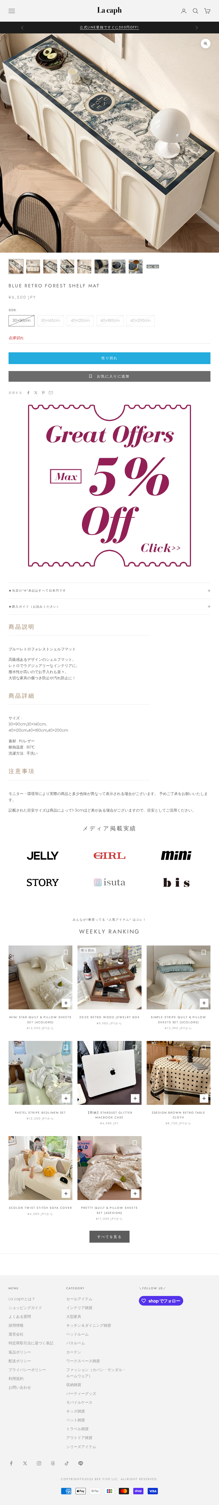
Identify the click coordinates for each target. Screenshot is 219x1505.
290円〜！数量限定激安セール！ (109, 27)
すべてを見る (109, 1236)
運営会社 (16, 1334)
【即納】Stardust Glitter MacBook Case (109, 1115)
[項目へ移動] (16, 266)
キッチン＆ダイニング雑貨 (88, 1325)
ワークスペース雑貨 (83, 1361)
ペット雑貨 (75, 1420)
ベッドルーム (77, 1334)
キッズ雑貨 (75, 1411)
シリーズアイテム (81, 1446)
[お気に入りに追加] (65, 952)
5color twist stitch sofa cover (40, 1208)
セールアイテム (79, 1299)
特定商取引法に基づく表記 (31, 1343)
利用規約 (16, 1378)
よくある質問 (20, 1316)
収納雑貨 (73, 1384)
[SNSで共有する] (28, 393)
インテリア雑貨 (79, 1307)
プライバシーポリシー (27, 1369)
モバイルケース (79, 1402)
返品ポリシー (20, 1352)
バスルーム (75, 1343)
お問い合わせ (20, 1387)
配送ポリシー (20, 1361)
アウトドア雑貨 (79, 1437)
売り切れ (109, 358)
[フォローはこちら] (11, 1463)
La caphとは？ (22, 1299)
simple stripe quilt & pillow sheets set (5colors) (178, 1019)
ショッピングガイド (25, 1307)
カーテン (73, 1352)
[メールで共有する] (51, 393)
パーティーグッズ (81, 1393)
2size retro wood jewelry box (109, 1017)
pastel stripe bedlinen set (40, 1112)
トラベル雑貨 (77, 1428)
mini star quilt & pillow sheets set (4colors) (40, 1019)
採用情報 (16, 1325)
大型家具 (73, 1316)
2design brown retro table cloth (179, 1115)
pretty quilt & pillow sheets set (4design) (109, 1210)
